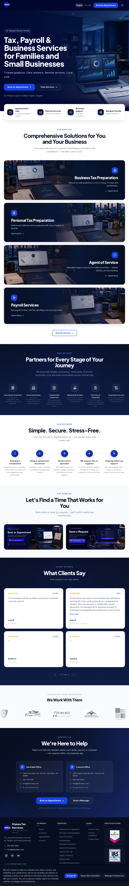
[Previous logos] (6, 718)
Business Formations (68, 849)
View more (74, 614)
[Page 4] (68, 679)
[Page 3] (66, 679)
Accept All (71, 876)
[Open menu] (122, 5)
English (79, 5)
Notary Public (65, 864)
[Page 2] (64, 679)
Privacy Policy (93, 834)
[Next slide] (123, 61)
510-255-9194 (13, 850)
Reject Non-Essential (90, 876)
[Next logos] (122, 718)
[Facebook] (12, 860)
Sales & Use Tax (66, 856)
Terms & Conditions (92, 838)
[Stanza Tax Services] (7, 5)
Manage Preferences (114, 876)
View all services (63, 333)
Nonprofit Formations (68, 852)
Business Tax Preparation (70, 837)
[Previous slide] (6, 61)
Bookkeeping (65, 845)
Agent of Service (66, 860)
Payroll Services (66, 841)
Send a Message (81, 805)
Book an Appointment (106, 5)
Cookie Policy (93, 844)
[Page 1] (61, 679)
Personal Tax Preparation (70, 834)
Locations (43, 837)
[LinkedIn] (6, 860)
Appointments (44, 841)
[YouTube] (18, 860)
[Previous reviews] (55, 679)
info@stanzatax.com (15, 854)
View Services (47, 87)
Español (88, 5)
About (41, 834)
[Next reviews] (73, 679)
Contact (42, 845)
